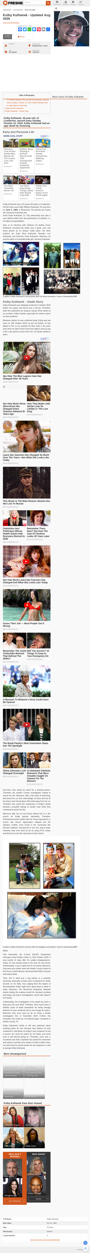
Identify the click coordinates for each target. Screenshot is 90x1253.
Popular (73, 4)
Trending (81, 4)
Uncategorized (11, 23)
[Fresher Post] (13, 3)
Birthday (65, 4)
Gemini (35, 52)
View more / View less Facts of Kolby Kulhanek (45, 1240)
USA (45, 46)
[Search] (48, 3)
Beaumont (37, 46)
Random (56, 11)
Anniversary (57, 4)
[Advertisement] (45, 71)
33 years (13, 52)
